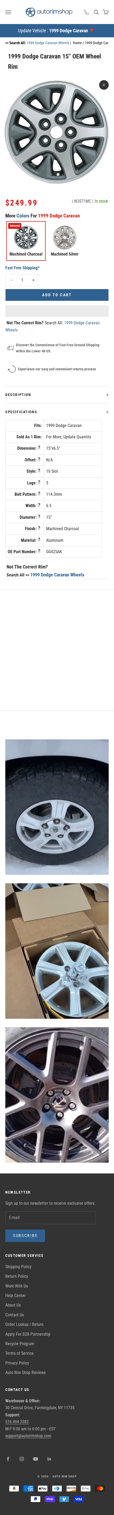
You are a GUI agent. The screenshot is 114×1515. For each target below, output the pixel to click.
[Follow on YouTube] (35, 1459)
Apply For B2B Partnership (27, 1334)
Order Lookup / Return (24, 1324)
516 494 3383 (17, 1421)
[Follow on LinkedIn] (49, 1459)
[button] (57, 311)
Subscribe (25, 1235)
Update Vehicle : (53, 30)
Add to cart (57, 295)
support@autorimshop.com (28, 1435)
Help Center (15, 1295)
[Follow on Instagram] (21, 1459)
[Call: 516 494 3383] (86, 12)
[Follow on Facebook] (8, 1459)
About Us (13, 1305)
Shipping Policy (18, 1266)
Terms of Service (19, 1353)
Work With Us (16, 1286)
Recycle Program (19, 1343)
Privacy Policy (17, 1363)
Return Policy (16, 1276)
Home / (79, 43)
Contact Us (14, 1314)
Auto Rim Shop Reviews (25, 1372)
